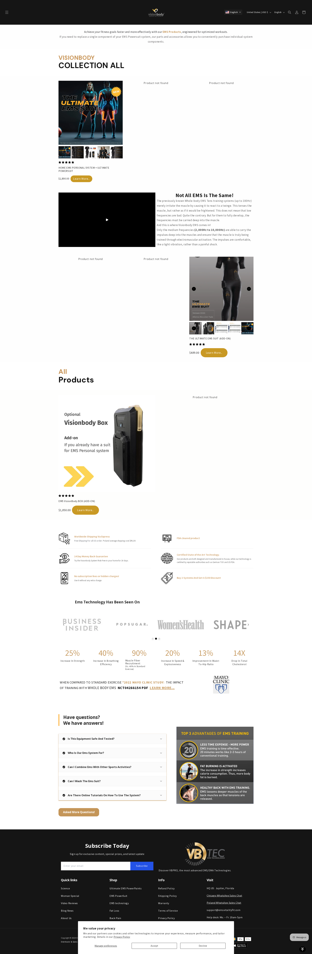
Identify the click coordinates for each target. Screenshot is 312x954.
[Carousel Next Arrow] (249, 289)
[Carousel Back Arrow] (194, 289)
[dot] (153, 639)
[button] (6, 12)
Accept (154, 946)
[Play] (106, 219)
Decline (203, 946)
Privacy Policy (122, 937)
